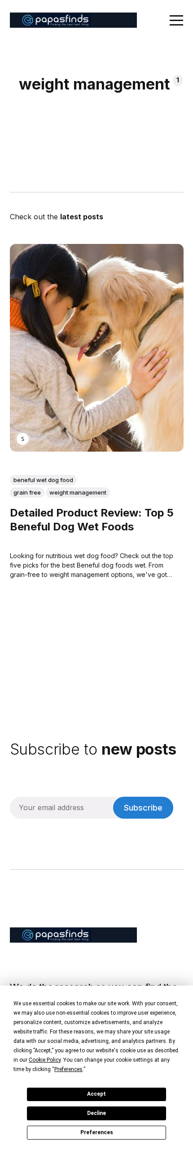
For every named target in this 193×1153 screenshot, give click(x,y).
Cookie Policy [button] (45, 1060)
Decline (96, 1113)
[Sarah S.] (23, 439)
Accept (96, 1094)
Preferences (96, 1132)
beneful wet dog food (43, 479)
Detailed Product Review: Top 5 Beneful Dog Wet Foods (92, 519)
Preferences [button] (68, 1069)
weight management (77, 492)
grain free (27, 492)
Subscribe (143, 807)
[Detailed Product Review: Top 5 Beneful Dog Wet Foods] (97, 348)
